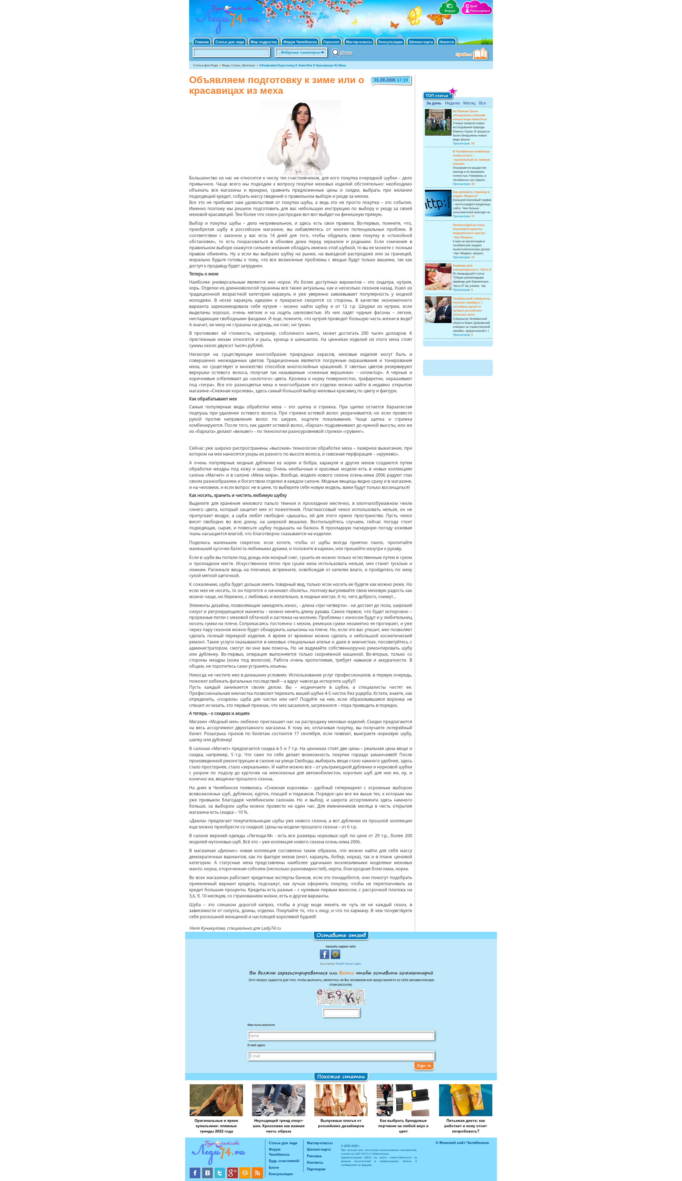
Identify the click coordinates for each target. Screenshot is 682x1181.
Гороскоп (331, 41)
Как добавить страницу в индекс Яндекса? (471, 194)
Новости (447, 41)
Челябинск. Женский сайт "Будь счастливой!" (227, 21)
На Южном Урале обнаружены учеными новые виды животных (470, 115)
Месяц (469, 103)
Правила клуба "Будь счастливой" (473, 54)
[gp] (233, 1169)
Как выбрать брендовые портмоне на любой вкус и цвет (403, 1126)
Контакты (315, 1162)
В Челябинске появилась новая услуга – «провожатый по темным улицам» (471, 157)
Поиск (342, 52)
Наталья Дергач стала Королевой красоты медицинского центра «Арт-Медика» (469, 231)
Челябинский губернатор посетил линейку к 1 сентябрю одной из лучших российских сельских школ (471, 306)
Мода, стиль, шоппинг (238, 65)
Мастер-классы (359, 41)
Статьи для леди (230, 41)
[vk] (208, 1169)
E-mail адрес (256, 1045)
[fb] (195, 1169)
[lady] (227, 1153)
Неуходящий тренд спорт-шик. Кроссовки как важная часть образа (279, 1126)
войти (346, 973)
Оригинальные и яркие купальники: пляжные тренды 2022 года (216, 1126)
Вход (473, 6)
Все (482, 103)
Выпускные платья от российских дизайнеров (341, 1123)
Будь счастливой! (284, 1160)
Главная (202, 41)
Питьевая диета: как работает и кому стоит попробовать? (465, 1126)
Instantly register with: (341, 946)
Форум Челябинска (300, 41)
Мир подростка (264, 41)
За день (433, 103)
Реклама (314, 1155)
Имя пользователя (261, 1025)
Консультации (391, 41)
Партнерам (316, 1168)
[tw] (220, 1169)
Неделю (452, 103)
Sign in (424, 1065)
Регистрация (480, 11)
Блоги (274, 1167)
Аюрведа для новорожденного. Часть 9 (472, 267)
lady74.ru (366, 1153)
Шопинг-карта (421, 41)
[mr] (245, 1169)
